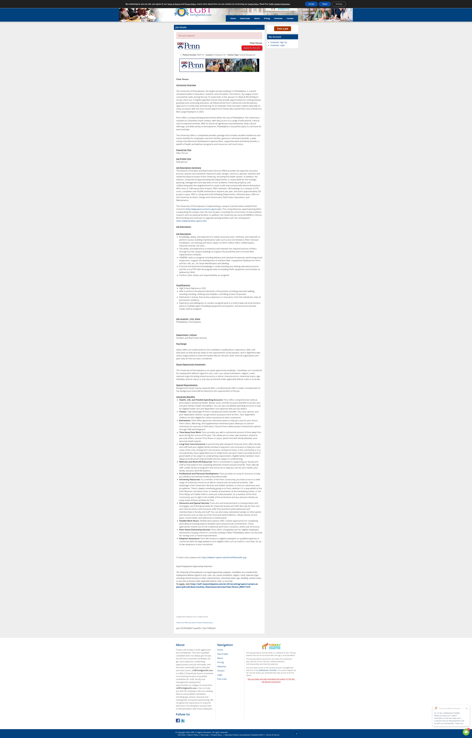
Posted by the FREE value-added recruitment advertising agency (194, 622)
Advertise (278, 18)
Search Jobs (245, 18)
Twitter (183, 721)
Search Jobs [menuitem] (222, 654)
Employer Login (278, 45)
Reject (324, 4)
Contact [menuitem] (221, 670)
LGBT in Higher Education (200, 732)
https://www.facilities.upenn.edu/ (191, 221)
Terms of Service (272, 735)
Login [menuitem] (219, 674)
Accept (311, 4)
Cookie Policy (253, 4)
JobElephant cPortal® (267, 670)
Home (233, 18)
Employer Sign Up (279, 42)
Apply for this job (252, 48)
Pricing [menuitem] (220, 662)
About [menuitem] (220, 658)
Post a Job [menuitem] (222, 679)
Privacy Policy (216, 735)
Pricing (267, 18)
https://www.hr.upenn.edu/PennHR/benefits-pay (224, 557)
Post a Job (282, 28)
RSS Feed (181, 735)
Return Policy (193, 735)
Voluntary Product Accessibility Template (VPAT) (244, 735)
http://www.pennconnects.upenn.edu (203, 209)
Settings (339, 4)
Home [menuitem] (220, 649)
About (257, 18)
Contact (290, 18)
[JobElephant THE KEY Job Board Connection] (271, 644)
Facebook (178, 721)
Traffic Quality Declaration (279, 4)
